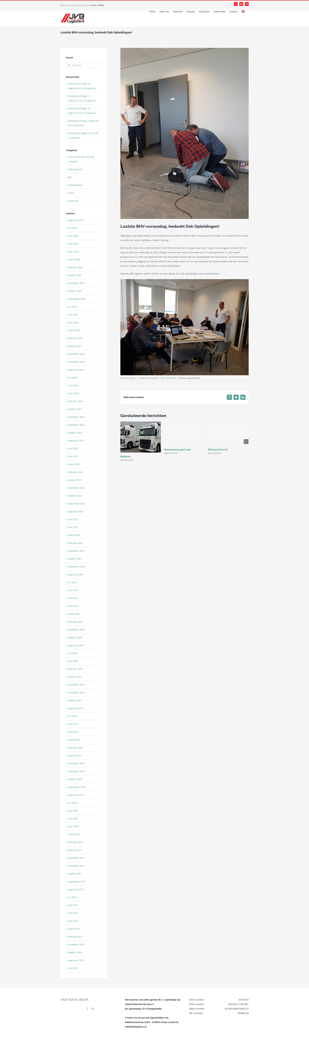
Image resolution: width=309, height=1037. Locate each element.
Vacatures (73, 200)
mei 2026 (73, 243)
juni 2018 (73, 810)
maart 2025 (74, 330)
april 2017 (73, 920)
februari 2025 (75, 338)
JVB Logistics (130, 378)
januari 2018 (74, 850)
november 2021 (76, 550)
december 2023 (76, 416)
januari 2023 (74, 479)
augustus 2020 (76, 645)
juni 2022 (73, 519)
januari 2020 (74, 676)
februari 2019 (75, 747)
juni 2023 (73, 448)
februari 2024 (75, 401)
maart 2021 (74, 613)
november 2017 (76, 865)
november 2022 (76, 487)
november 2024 (76, 361)
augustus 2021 (76, 574)
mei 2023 (73, 456)
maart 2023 (74, 464)
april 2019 (73, 731)
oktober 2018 (75, 779)
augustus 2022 (76, 511)
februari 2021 (75, 621)
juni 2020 (73, 661)
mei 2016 (73, 968)
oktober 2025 (75, 290)
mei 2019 (73, 724)
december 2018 (76, 763)
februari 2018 (75, 842)
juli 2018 (72, 802)
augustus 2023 (76, 440)
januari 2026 (74, 275)
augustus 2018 (76, 794)
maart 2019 (74, 739)
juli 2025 (72, 306)
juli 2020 (72, 653)
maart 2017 (74, 928)
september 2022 (76, 503)
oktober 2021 (75, 558)
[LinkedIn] (92, 1008)
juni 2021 (73, 590)
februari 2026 (75, 267)
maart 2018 (74, 834)
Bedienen (125, 456)
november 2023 (76, 424)
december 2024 (76, 353)
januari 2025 (74, 346)
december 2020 (76, 629)
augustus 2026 (76, 220)
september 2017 (76, 881)
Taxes (71, 192)
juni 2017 (73, 905)
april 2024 (73, 393)
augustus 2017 (76, 889)
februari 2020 (75, 668)
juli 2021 (72, 582)
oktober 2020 (75, 637)
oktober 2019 (75, 700)
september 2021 (76, 566)
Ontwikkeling (171, 378)
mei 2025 (73, 314)
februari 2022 (75, 542)
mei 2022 (73, 527)
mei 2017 (73, 913)
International (75, 169)
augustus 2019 (76, 708)
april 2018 (73, 826)
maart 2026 (74, 259)
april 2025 (73, 322)
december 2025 (76, 283)
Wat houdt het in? (218, 449)
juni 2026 (73, 235)
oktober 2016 (75, 952)
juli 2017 (72, 897)
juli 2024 (72, 377)
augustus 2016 (76, 960)
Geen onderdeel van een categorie (81, 159)
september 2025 (76, 298)
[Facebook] (87, 1008)
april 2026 (73, 251)
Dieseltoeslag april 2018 (177, 449)
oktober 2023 (75, 432)
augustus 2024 (76, 369)
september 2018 (76, 787)
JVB (162, 378)
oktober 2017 (75, 873)
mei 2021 (73, 598)
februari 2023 (75, 472)
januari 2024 (74, 409)
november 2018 (76, 771)
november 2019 (76, 692)
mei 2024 (73, 385)
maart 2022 (74, 535)
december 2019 (76, 684)
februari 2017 (75, 936)
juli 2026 (72, 227)
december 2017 (76, 857)
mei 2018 (73, 818)
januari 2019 (74, 755)
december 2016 (76, 944)
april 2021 (73, 605)
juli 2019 (72, 716)
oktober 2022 (75, 495)
